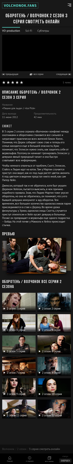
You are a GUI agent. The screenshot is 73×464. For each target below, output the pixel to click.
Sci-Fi (28, 30)
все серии (38, 74)
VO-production (11, 30)
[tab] (11, 30)
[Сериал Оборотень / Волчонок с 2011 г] (20, 5)
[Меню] (68, 5)
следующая (62, 74)
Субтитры (43, 30)
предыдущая (11, 74)
